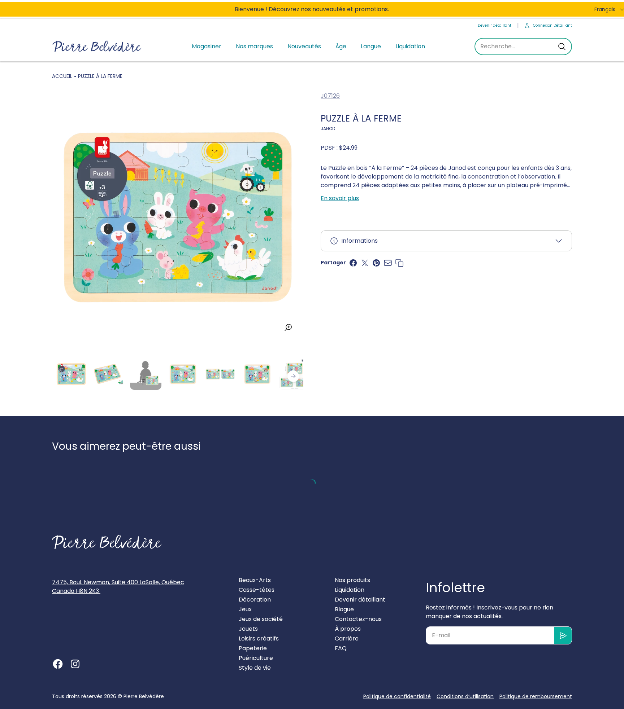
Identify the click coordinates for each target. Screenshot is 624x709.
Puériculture (256, 658)
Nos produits (352, 580)
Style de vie (255, 668)
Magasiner (206, 46)
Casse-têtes (256, 590)
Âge (340, 46)
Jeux (245, 609)
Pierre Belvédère (144, 696)
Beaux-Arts (255, 580)
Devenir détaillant (494, 25)
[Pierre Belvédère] (97, 46)
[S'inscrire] (563, 635)
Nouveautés (304, 46)
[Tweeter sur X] (364, 263)
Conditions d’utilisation (465, 696)
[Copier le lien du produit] (399, 263)
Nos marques (254, 46)
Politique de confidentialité (397, 696)
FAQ (341, 648)
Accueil (62, 76)
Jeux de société (261, 619)
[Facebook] (58, 664)
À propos (348, 629)
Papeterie (253, 648)
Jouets (248, 629)
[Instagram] (75, 664)
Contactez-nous (358, 619)
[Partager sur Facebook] (353, 263)
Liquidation (410, 46)
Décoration (255, 600)
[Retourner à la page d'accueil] (107, 542)
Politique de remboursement (535, 696)
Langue (371, 46)
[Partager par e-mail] (388, 263)
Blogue (344, 609)
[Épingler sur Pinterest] (376, 263)
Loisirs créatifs (259, 638)
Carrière (347, 638)
